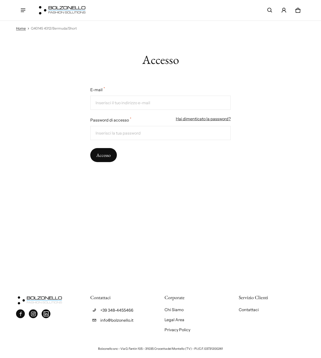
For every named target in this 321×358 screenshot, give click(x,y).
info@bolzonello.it (116, 320)
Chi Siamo (174, 309)
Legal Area (174, 319)
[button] (270, 10)
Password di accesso (110, 120)
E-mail (97, 89)
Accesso (103, 155)
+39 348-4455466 (116, 310)
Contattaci (249, 309)
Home (21, 28)
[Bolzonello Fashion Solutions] (62, 10)
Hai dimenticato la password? (203, 118)
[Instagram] (33, 313)
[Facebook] (20, 313)
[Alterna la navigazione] (23, 10)
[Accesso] (284, 10)
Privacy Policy (177, 329)
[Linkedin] (46, 313)
